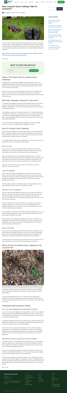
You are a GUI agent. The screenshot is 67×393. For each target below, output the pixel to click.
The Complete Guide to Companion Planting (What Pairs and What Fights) (54, 47)
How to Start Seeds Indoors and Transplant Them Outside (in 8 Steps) (55, 36)
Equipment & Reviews (29, 384)
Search (59, 8)
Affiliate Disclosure (55, 379)
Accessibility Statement (56, 384)
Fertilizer (39, 377)
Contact (53, 377)
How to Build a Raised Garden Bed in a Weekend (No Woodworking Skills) (55, 31)
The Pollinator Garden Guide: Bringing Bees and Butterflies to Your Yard (55, 42)
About (53, 375)
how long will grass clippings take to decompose (15, 55)
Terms (53, 382)
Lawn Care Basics (28, 375)
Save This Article (33, 70)
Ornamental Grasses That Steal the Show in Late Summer (54, 22)
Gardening (27, 379)
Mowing (39, 375)
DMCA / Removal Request (56, 386)
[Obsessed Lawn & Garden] (8, 2)
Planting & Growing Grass (29, 377)
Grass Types (40, 379)
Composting (22, 12)
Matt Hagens (7, 12)
